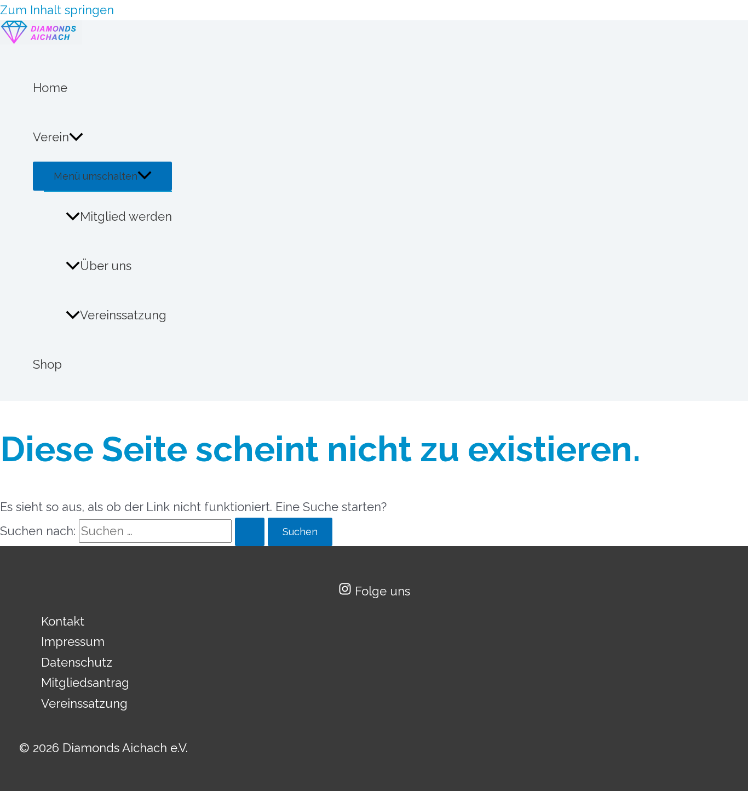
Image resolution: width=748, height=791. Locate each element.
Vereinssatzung (123, 315)
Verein (51, 137)
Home (50, 88)
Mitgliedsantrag (85, 682)
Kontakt (62, 621)
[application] (76, 137)
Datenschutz (76, 662)
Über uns (105, 266)
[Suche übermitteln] (249, 532)
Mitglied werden (126, 216)
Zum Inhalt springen (57, 10)
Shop (47, 364)
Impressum (73, 641)
